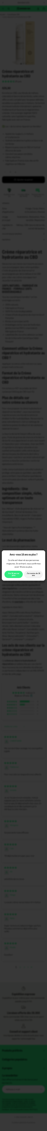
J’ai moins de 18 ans (33, 574)
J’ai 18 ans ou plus (13, 574)
